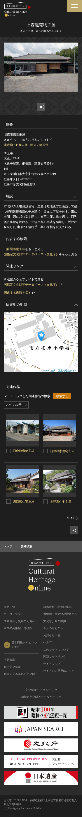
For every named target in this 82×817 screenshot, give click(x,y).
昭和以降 (22, 145)
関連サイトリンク (54, 656)
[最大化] (9, 334)
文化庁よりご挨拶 (54, 621)
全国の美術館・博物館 (18, 628)
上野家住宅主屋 (60, 501)
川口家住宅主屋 (23, 501)
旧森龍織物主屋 (14, 249)
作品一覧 (9, 607)
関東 (33, 145)
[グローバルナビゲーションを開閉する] (74, 6)
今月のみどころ (53, 628)
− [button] (9, 324)
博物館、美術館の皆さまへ (60, 614)
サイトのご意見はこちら (59, 670)
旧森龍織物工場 (23, 451)
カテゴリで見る (14, 614)
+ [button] (9, 318)
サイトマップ (51, 663)
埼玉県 (43, 145)
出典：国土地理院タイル (64, 370)
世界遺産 (9, 659)
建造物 (8, 145)
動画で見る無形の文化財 (19, 674)
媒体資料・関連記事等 (57, 607)
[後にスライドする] (72, 518)
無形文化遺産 (12, 667)
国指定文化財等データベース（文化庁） (31, 254)
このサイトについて (56, 649)
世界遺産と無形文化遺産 (19, 621)
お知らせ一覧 (51, 635)
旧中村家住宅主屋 (62, 451)
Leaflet (45, 370)
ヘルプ (47, 642)
